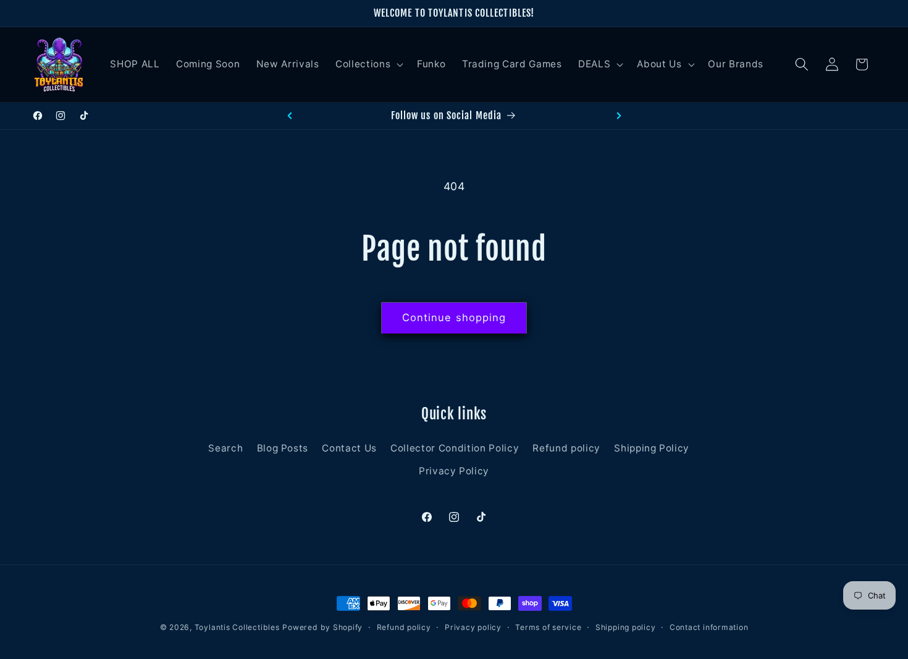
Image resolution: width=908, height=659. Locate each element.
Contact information (709, 627)
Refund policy (566, 448)
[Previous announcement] (289, 115)
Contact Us (349, 448)
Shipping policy (625, 627)
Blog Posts (283, 448)
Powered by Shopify (322, 627)
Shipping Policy (651, 448)
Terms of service (548, 627)
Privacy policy (473, 627)
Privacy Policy (454, 471)
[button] (368, 64)
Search (225, 448)
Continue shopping (454, 317)
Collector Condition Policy (454, 448)
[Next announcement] (619, 115)
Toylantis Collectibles (237, 627)
